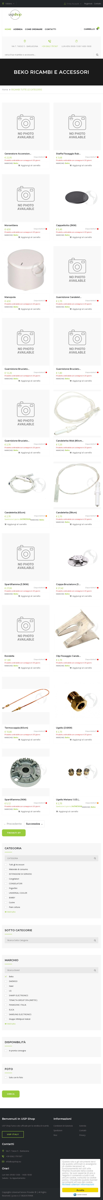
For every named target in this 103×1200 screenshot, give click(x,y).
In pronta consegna (17, 1050)
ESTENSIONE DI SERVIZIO (20, 874)
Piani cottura (14, 907)
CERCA (11, 1094)
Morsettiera (11, 225)
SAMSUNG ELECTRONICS (20, 1014)
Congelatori (14, 879)
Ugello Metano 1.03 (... (68, 799)
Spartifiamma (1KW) (15, 799)
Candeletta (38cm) (66, 512)
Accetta (80, 1190)
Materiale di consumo (18, 869)
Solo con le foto (16, 1077)
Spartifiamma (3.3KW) (17, 584)
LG (10, 991)
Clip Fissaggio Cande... (68, 656)
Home (8, 29)
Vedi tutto (11, 912)
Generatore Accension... (18, 153)
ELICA (11, 1009)
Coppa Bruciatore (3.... (68, 584)
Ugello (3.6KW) (64, 728)
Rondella (9, 656)
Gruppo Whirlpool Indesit (19, 1019)
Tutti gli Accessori (16, 864)
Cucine (12, 902)
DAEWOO (13, 981)
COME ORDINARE (33, 29)
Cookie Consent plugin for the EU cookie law (80, 1194)
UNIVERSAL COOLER (18, 893)
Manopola (10, 297)
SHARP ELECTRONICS (18, 995)
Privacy (82, 1135)
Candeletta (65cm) (15, 512)
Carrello (91, 29)
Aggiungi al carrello (30, 165)
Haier (11, 986)
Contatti (97, 3)
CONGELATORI (15, 883)
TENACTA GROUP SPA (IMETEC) (23, 1000)
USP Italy (13, 1134)
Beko (11, 976)
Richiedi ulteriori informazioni (78, 1184)
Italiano (9, 3)
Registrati (88, 3)
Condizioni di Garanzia (63, 1125)
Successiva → (34, 823)
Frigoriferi (13, 888)
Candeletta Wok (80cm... (69, 440)
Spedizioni (58, 1130)
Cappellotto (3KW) (66, 225)
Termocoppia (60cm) (16, 728)
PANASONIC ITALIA (17, 1005)
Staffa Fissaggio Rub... (68, 153)
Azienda (18, 29)
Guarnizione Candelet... (69, 297)
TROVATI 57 (14, 833)
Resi (55, 1135)
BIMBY (12, 897)
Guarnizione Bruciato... (17, 369)
